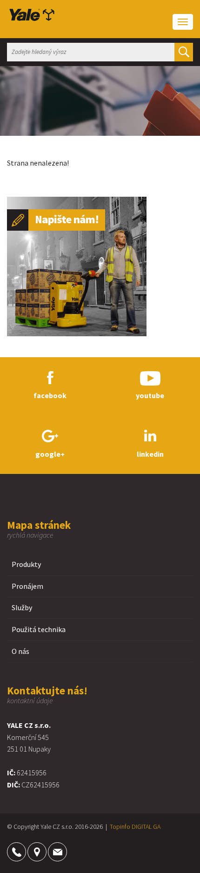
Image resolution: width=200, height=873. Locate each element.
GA (156, 826)
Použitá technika (39, 629)
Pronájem (27, 586)
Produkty (26, 564)
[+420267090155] (16, 851)
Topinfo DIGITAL (131, 826)
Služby (22, 607)
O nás (20, 651)
